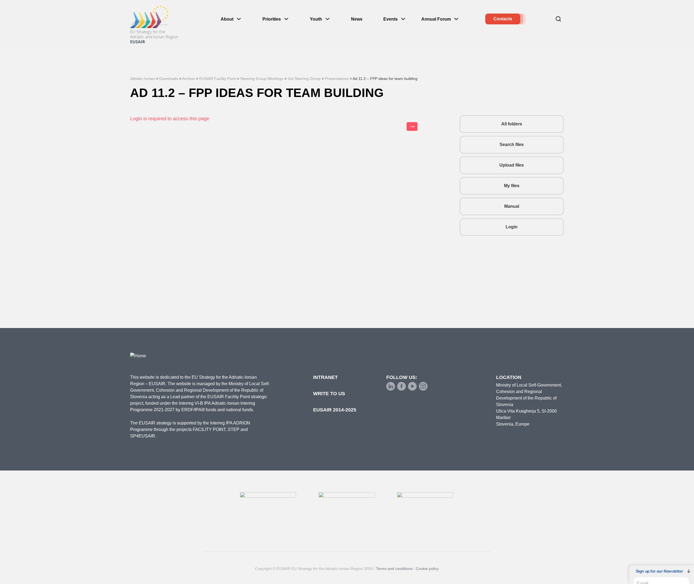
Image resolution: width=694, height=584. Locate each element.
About (227, 19)
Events (390, 19)
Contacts (502, 19)
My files (511, 185)
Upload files (511, 165)
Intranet (325, 377)
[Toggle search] (558, 19)
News (356, 19)
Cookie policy (427, 568)
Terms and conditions (394, 568)
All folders (511, 124)
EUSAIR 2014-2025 (334, 410)
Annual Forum (436, 19)
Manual (511, 206)
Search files (512, 144)
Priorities (271, 19)
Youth (316, 19)
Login (512, 227)
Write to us (329, 393)
